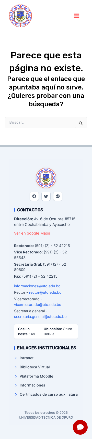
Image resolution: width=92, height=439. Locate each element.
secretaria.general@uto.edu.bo (40, 316)
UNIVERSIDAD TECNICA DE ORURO (47, 16)
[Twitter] (46, 196)
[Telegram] (57, 196)
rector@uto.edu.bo (45, 292)
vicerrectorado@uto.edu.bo (37, 304)
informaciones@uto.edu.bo (37, 286)
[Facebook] (34, 196)
